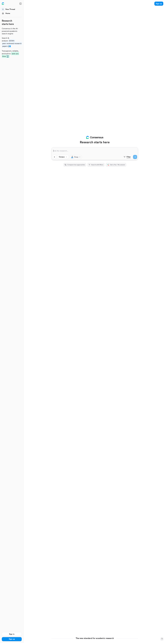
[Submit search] (135, 157)
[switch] (76, 157)
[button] (158, 4)
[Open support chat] (162, 639)
